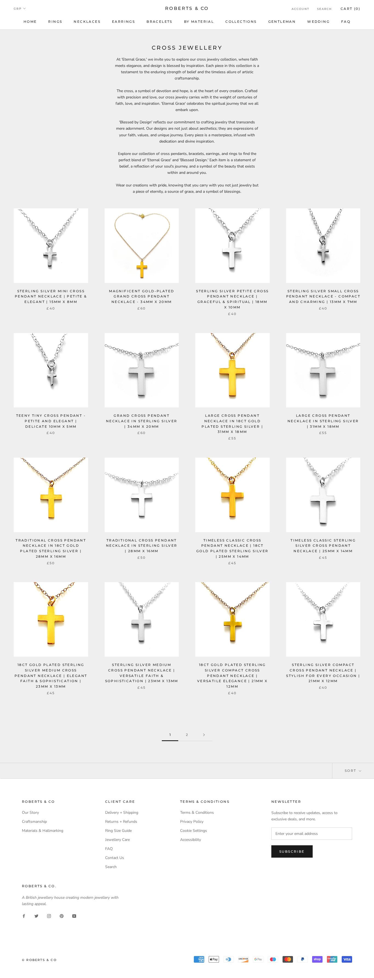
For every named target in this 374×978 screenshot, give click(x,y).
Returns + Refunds (121, 821)
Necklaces (87, 21)
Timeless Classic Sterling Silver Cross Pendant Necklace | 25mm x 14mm (323, 545)
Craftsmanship (34, 821)
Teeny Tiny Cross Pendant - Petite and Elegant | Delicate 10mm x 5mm (51, 421)
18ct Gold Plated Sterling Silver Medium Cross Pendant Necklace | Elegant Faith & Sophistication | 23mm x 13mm (51, 675)
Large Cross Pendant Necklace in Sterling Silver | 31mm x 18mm (323, 421)
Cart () (350, 9)
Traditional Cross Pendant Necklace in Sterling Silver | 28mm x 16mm (141, 545)
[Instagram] (49, 915)
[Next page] (203, 735)
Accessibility (190, 839)
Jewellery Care (117, 839)
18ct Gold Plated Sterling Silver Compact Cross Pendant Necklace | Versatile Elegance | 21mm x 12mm (232, 675)
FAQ (345, 21)
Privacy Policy (191, 821)
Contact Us (114, 857)
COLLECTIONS (241, 21)
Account (300, 9)
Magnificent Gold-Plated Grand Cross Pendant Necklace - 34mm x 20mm (141, 296)
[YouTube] (74, 915)
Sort (351, 771)
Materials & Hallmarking (42, 830)
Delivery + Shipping (121, 812)
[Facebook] (24, 915)
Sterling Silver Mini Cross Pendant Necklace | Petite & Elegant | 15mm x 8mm (51, 296)
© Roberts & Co (39, 960)
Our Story (30, 812)
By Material (199, 21)
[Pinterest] (62, 915)
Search (324, 9)
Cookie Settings (193, 830)
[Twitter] (36, 915)
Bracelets (159, 21)
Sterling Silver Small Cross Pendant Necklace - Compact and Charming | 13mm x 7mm (323, 296)
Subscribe (292, 851)
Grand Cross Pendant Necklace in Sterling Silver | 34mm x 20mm (141, 421)
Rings (55, 21)
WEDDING (318, 21)
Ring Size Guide (118, 830)
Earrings (123, 21)
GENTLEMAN (282, 21)
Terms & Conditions (197, 812)
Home (30, 21)
